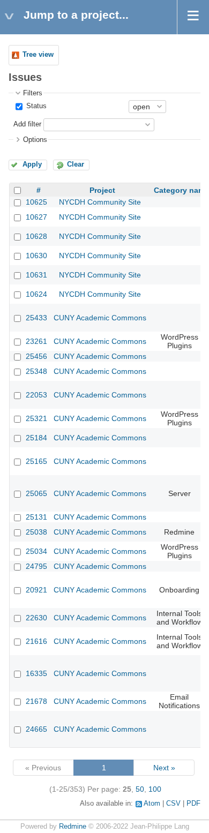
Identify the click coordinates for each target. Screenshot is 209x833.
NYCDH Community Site (100, 202)
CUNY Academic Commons (100, 317)
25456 (36, 356)
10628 (36, 236)
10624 (36, 294)
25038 (36, 532)
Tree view (38, 54)
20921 (36, 590)
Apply (32, 164)
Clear (75, 164)
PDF (193, 803)
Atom (152, 803)
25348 (36, 371)
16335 (36, 673)
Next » (164, 767)
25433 (36, 317)
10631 (36, 275)
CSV (173, 803)
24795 (36, 566)
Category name (181, 190)
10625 (36, 202)
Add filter (27, 124)
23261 (36, 341)
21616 (36, 641)
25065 (36, 493)
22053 (36, 395)
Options (35, 140)
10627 (36, 217)
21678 (36, 701)
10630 (36, 255)
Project (102, 190)
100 (154, 789)
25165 (36, 461)
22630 (36, 617)
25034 (36, 551)
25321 (36, 418)
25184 (36, 437)
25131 (36, 517)
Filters (32, 93)
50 (140, 789)
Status (35, 106)
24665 (36, 729)
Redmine (72, 826)
